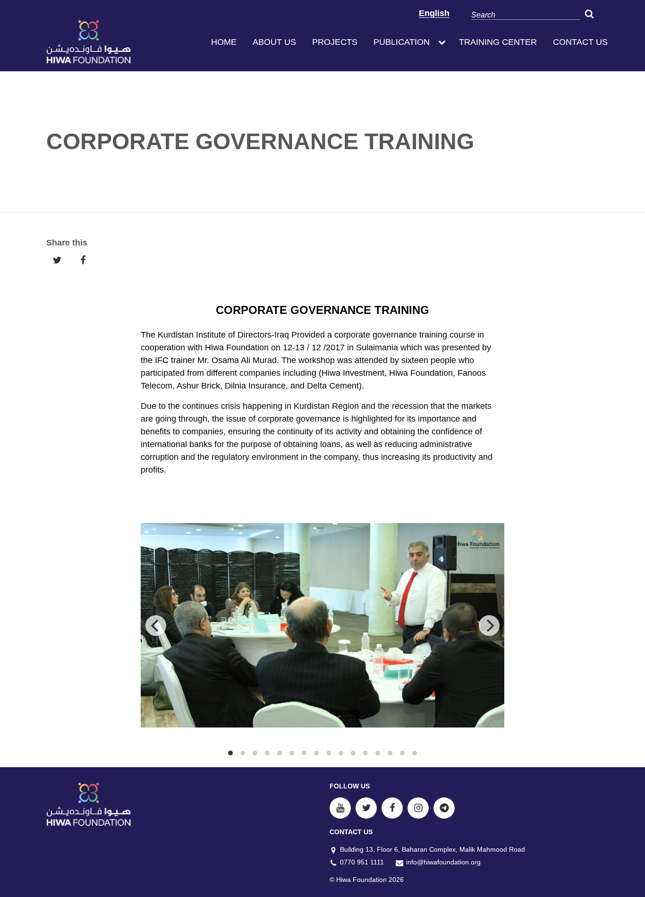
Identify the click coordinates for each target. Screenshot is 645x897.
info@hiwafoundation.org (443, 862)
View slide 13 (377, 753)
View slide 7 (304, 753)
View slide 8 (316, 753)
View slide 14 (390, 753)
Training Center (498, 42)
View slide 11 (353, 753)
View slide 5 (279, 753)
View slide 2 (242, 753)
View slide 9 (328, 753)
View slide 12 (365, 753)
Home (224, 42)
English (434, 13)
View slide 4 (267, 753)
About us (274, 42)
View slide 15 (402, 753)
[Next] (489, 625)
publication (401, 42)
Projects (334, 42)
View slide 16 (414, 753)
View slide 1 (230, 753)
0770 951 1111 (362, 862)
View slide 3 (255, 753)
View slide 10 (341, 753)
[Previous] (155, 625)
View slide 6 (291, 753)
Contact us (580, 42)
